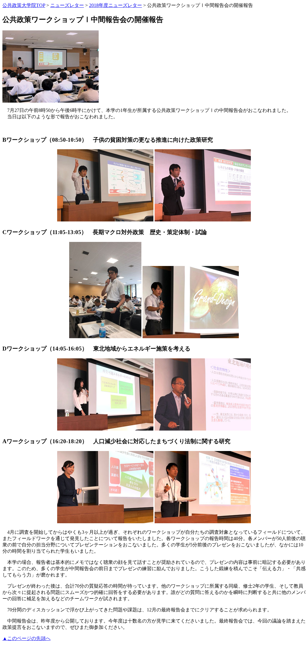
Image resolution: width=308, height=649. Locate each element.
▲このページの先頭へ (26, 638)
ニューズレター (67, 5)
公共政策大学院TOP (23, 5)
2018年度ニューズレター (115, 5)
